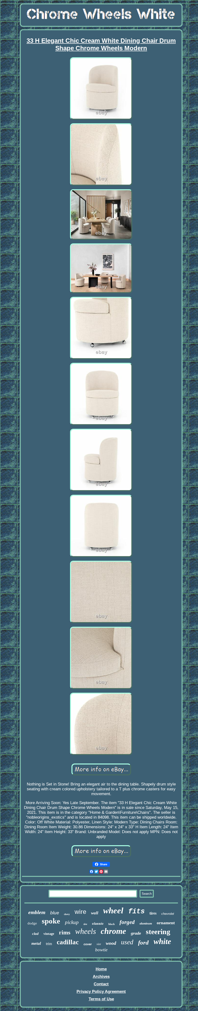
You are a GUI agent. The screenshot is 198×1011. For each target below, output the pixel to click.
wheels (85, 931)
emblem (36, 912)
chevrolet (167, 914)
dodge (32, 923)
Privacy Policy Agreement (101, 991)
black (111, 924)
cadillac (68, 942)
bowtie (101, 949)
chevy (67, 914)
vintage (48, 934)
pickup (72, 922)
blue (54, 912)
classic (98, 923)
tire (85, 924)
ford (143, 942)
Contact (101, 984)
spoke (51, 921)
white (162, 941)
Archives (101, 976)
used (127, 942)
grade (136, 933)
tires (152, 913)
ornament (166, 922)
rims (64, 932)
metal (36, 943)
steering (158, 932)
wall (94, 913)
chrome (113, 931)
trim (49, 944)
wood (111, 943)
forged (127, 922)
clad (35, 934)
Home (101, 969)
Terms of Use (101, 999)
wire (80, 911)
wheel (113, 910)
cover (88, 944)
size (99, 944)
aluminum (146, 923)
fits (136, 912)
